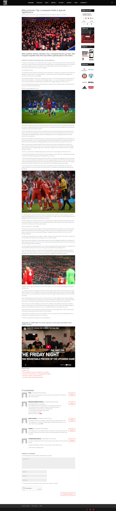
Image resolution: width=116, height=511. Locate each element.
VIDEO (46, 2)
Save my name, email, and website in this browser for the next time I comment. (40, 483)
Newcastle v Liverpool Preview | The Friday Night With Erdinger (36, 374)
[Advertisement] (37, 382)
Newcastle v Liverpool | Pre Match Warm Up (32, 375)
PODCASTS (39, 2)
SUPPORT (69, 2)
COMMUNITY (83, 2)
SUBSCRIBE (31, 2)
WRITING (53, 2)
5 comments (63, 14)
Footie (48, 14)
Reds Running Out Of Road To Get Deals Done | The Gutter (36, 372)
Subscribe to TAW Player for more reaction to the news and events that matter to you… (47, 323)
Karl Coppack (26, 14)
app (37, 14)
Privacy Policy (34, 506)
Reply (72, 394)
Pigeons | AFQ (26, 370)
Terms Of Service (26, 506)
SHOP (75, 2)
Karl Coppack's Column (55, 14)
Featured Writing (42, 14)
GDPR (40, 506)
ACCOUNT (61, 2)
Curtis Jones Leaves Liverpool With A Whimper (33, 377)
